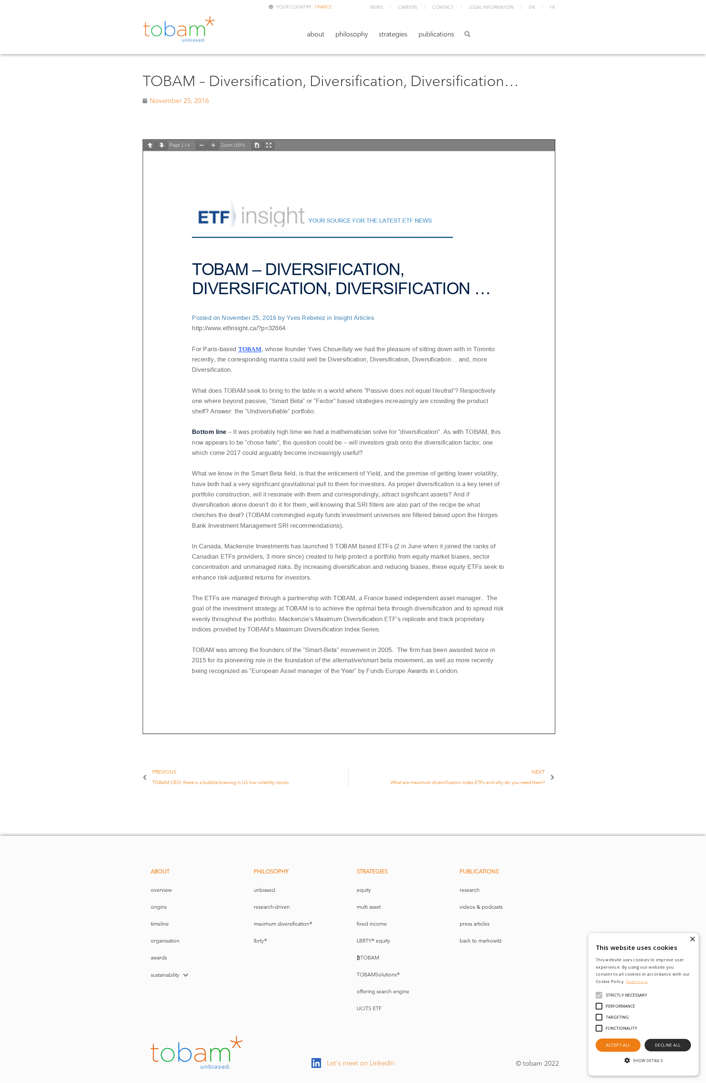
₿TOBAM (368, 958)
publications (436, 34)
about (315, 34)
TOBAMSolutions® (378, 975)
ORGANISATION (165, 941)
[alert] (643, 1004)
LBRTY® (260, 941)
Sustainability (165, 975)
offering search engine (383, 991)
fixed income (372, 924)
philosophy (351, 34)
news (376, 7)
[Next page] (161, 145)
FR (552, 7)
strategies (393, 34)
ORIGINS (159, 907)
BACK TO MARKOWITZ (481, 941)
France (323, 7)
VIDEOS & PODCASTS (481, 907)
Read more (637, 981)
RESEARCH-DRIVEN (272, 907)
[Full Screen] (268, 145)
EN (532, 7)
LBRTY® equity (373, 941)
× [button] (692, 939)
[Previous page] (150, 145)
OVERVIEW (161, 890)
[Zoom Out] (201, 145)
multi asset (369, 907)
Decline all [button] (668, 1045)
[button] (467, 34)
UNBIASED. (265, 890)
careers (407, 7)
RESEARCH (469, 890)
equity (364, 890)
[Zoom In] (213, 145)
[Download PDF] (257, 145)
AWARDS (159, 958)
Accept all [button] (618, 1045)
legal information (491, 7)
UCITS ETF (369, 1008)
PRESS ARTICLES (474, 924)
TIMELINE (160, 924)
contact (443, 7)
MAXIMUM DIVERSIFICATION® (283, 924)
